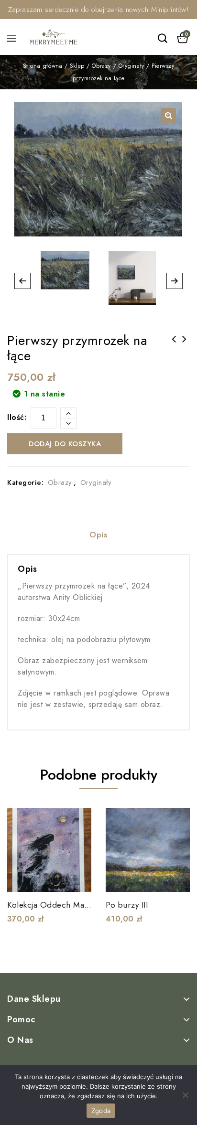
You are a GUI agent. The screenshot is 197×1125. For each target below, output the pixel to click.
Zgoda (100, 1110)
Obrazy (101, 66)
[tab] (98, 535)
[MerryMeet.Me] (53, 36)
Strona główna (43, 66)
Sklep (77, 66)
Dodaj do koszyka (65, 444)
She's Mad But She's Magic (184, 345)
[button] (168, 115)
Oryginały (131, 66)
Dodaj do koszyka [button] (78, 878)
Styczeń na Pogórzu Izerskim (174, 345)
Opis (98, 534)
